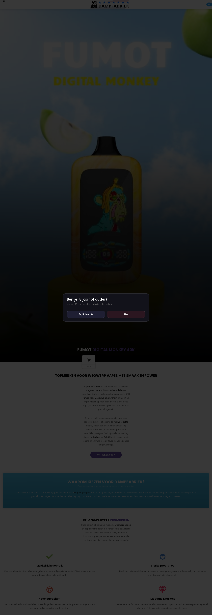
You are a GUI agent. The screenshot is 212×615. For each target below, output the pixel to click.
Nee (126, 314)
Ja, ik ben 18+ (86, 314)
